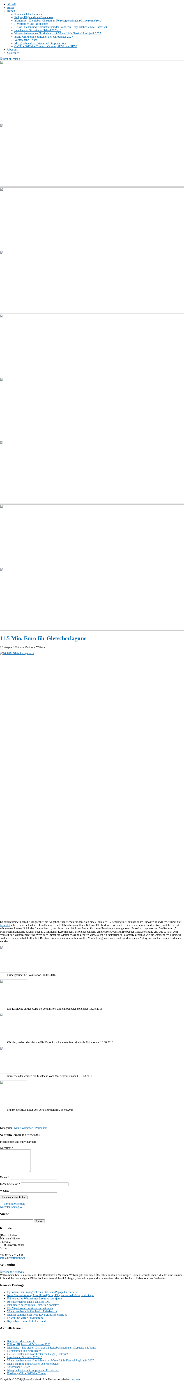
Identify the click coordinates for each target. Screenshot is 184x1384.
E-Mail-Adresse (10, 1184)
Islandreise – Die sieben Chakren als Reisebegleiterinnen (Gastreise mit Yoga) (58, 20)
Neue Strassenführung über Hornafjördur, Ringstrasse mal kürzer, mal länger (50, 1295)
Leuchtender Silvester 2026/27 (24, 1357)
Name (4, 1177)
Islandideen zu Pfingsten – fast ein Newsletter (33, 1304)
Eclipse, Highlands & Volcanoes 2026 (28, 1344)
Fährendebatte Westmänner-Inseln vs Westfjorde (34, 1298)
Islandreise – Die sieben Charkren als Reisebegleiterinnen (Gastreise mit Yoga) (51, 1347)
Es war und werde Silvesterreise (25, 1317)
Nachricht (6, 1147)
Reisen (11, 10)
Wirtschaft (27, 1127)
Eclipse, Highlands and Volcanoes (33, 17)
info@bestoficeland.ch (13, 1257)
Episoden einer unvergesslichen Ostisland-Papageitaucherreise (42, 1292)
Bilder (10, 7)
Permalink (41, 1127)
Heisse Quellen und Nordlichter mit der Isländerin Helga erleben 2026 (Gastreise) (60, 26)
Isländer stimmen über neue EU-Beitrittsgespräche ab (37, 1314)
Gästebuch (13, 52)
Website (4, 1190)
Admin (76, 1379)
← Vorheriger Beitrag (12, 1203)
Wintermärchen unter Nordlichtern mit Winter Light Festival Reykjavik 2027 (57, 33)
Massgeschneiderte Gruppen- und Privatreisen (33, 1370)
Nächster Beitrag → (11, 1206)
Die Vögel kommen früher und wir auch (30, 1308)
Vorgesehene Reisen (25, 39)
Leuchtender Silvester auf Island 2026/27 (37, 30)
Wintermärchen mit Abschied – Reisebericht (32, 1311)
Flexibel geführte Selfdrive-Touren (26, 1373)
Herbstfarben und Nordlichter (31, 23)
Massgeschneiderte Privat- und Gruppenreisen (40, 43)
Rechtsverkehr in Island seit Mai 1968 (28, 1301)
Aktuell (11, 4)
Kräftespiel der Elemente (28, 14)
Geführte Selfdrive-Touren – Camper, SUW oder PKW (45, 46)
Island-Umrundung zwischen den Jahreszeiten (33, 1363)
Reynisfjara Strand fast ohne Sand (26, 1321)
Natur (17, 1127)
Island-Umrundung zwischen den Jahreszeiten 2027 (43, 36)
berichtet (5, 925)
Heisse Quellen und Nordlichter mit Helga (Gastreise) (37, 1354)
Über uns (12, 49)
